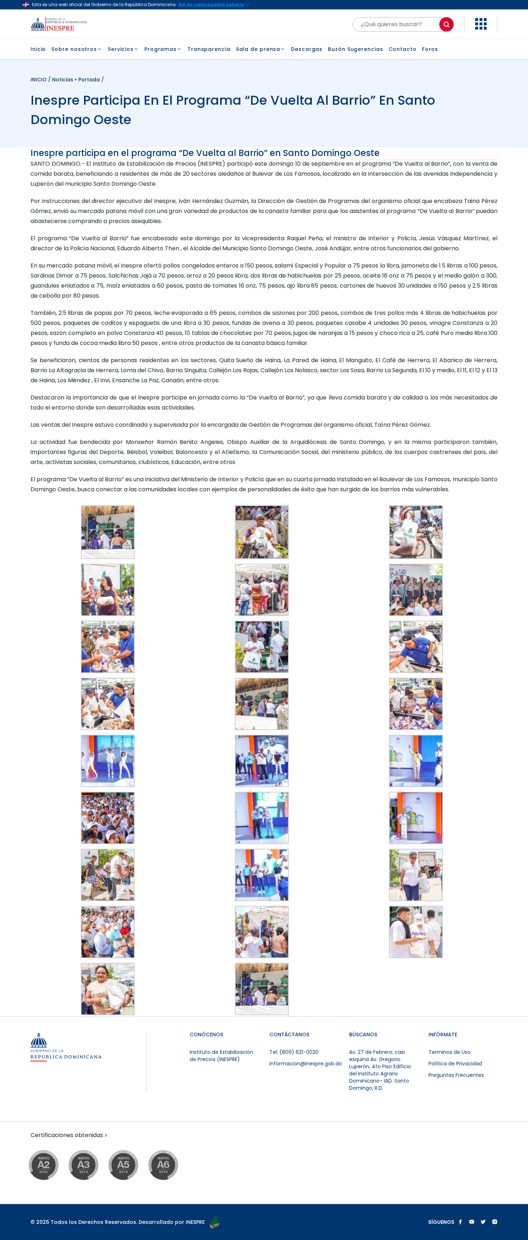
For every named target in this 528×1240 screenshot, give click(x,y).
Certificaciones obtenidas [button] (67, 1135)
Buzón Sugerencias (355, 49)
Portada (89, 79)
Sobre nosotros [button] (74, 49)
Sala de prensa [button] (258, 49)
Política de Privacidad (455, 1063)
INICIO (39, 79)
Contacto (403, 49)
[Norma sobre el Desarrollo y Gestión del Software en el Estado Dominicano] (170, 1165)
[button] (481, 28)
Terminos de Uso (450, 1052)
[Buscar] (446, 24)
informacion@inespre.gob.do (305, 1063)
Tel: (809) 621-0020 (294, 1052)
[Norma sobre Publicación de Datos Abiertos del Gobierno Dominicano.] (90, 1165)
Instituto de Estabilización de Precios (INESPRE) (221, 1056)
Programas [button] (160, 49)
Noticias (62, 79)
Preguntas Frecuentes (456, 1075)
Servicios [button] (121, 49)
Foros (430, 49)
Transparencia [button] (209, 49)
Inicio (38, 49)
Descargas (307, 49)
